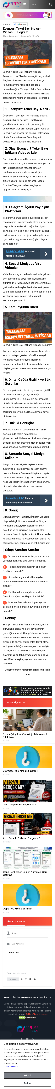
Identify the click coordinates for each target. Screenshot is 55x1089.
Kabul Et (27, 1075)
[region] (27, 1064)
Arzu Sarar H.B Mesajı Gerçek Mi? (21, 838)
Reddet (27, 1083)
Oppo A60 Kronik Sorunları (17, 908)
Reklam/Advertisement (37, 1014)
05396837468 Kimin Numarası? (20, 770)
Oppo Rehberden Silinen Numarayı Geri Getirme (25, 873)
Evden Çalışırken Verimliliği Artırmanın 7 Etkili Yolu (25, 736)
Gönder (13, 979)
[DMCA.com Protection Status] (27, 1018)
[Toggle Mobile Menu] (24, 4)
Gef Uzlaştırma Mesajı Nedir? (19, 804)
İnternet (7, 741)
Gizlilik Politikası (11, 1067)
